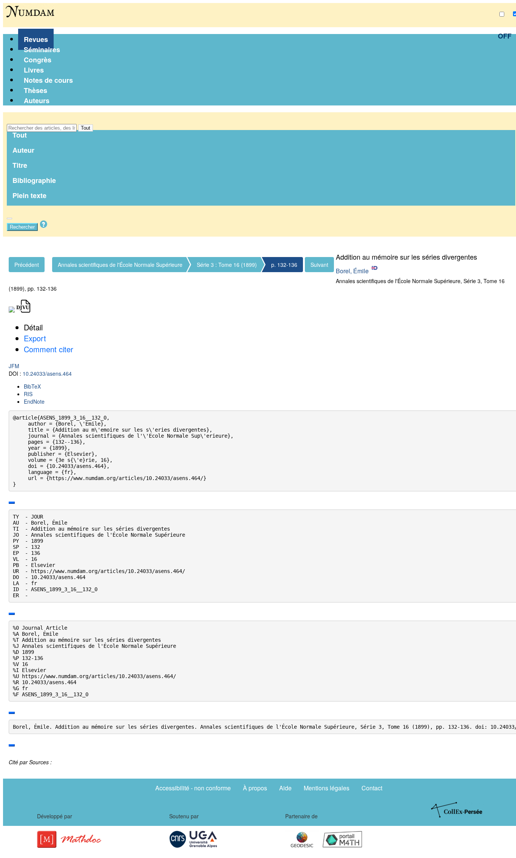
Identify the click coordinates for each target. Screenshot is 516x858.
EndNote (34, 401)
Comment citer (48, 349)
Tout (85, 128)
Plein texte (29, 195)
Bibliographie (34, 180)
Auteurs (36, 100)
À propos (255, 788)
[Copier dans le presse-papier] (12, 503)
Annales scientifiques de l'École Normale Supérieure (120, 264)
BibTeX (32, 386)
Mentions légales (326, 788)
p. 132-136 (284, 264)
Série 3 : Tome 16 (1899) (227, 264)
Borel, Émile (352, 270)
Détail (33, 327)
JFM (14, 366)
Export (35, 338)
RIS (28, 394)
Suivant (319, 264)
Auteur (23, 150)
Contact (372, 788)
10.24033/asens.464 (47, 373)
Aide (285, 788)
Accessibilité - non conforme (193, 788)
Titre (19, 165)
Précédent (26, 264)
